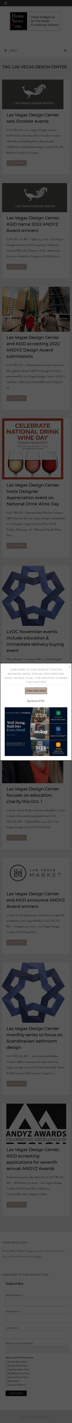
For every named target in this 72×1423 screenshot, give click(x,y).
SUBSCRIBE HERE (36, 690)
